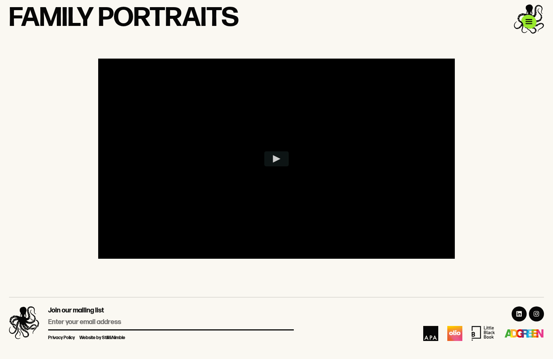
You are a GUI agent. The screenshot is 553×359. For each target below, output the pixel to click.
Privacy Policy (61, 338)
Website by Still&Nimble (102, 338)
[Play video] (276, 158)
